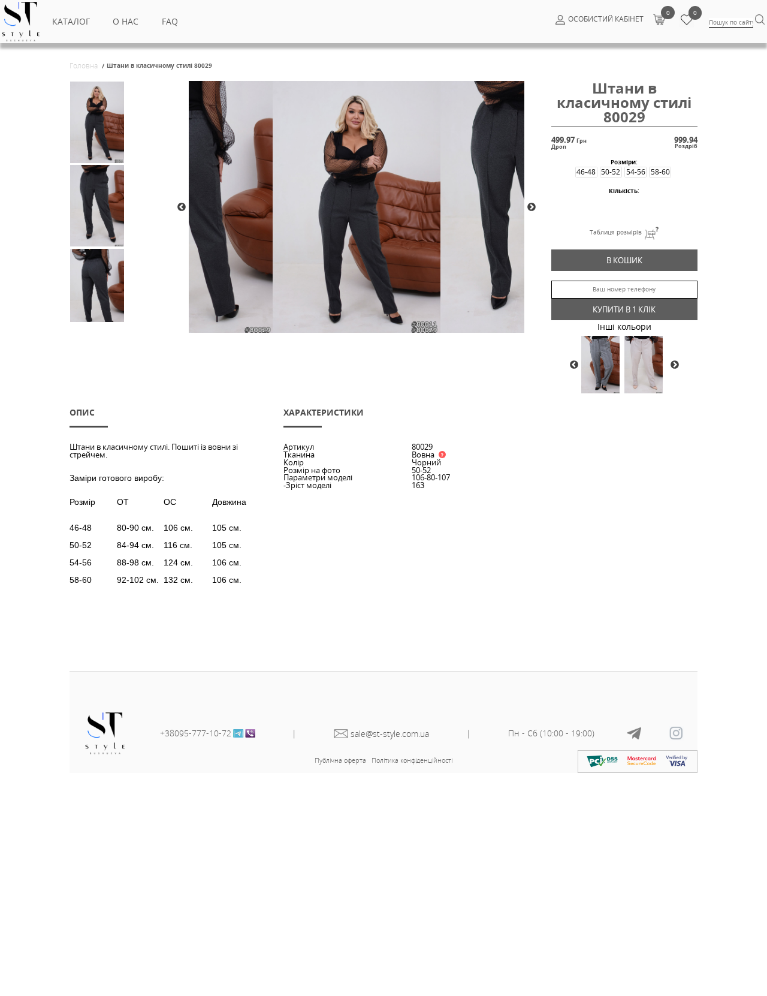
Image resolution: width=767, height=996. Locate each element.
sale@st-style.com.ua (390, 733)
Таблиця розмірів (616, 232)
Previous (181, 207)
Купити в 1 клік (624, 309)
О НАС (125, 21)
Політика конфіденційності (412, 760)
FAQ (170, 21)
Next (531, 207)
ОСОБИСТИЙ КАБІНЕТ (606, 19)
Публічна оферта (340, 760)
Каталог (71, 21)
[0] (659, 19)
